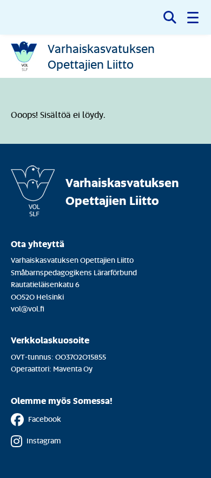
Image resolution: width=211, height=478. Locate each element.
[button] (193, 17)
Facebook (44, 419)
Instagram (44, 440)
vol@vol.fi (27, 308)
